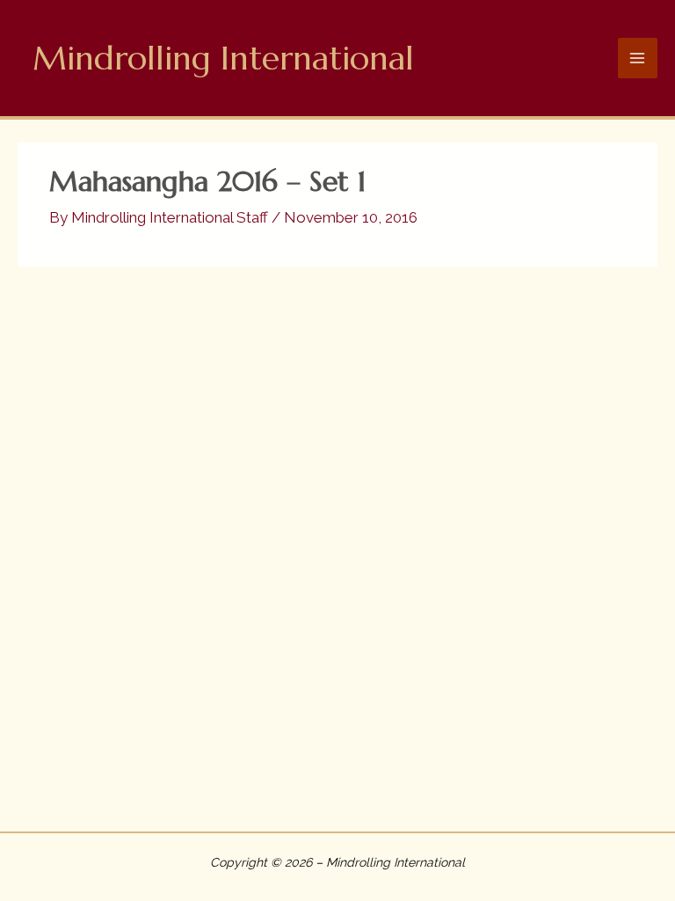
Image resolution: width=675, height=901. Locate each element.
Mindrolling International (223, 58)
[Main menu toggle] (638, 58)
